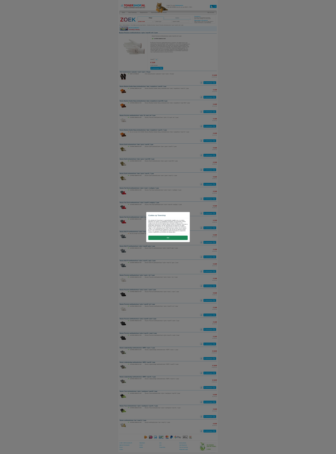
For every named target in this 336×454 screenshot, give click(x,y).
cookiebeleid (159, 228)
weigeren (157, 230)
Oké (168, 238)
